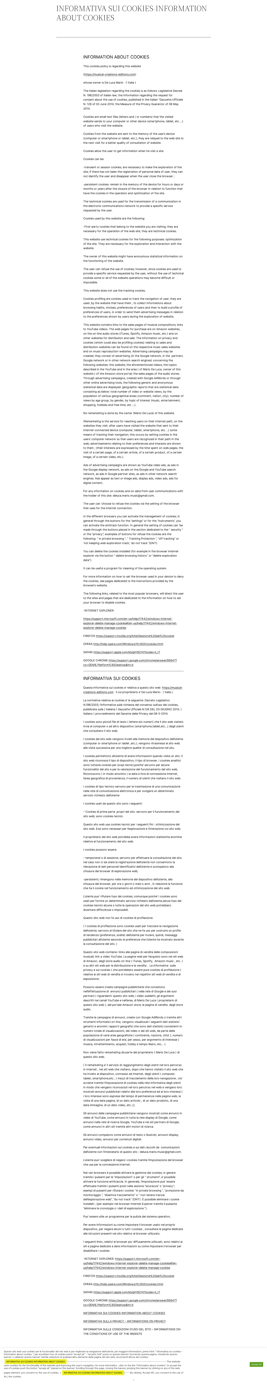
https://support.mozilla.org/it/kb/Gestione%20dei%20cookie (135, 636)
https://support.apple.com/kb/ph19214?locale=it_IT (126, 652)
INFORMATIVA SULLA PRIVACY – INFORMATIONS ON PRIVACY (124, 1321)
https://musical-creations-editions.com (109, 74)
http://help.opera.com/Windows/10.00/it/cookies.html (128, 644)
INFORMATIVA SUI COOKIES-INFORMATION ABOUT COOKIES (124, 1313)
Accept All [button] (256, 1364)
